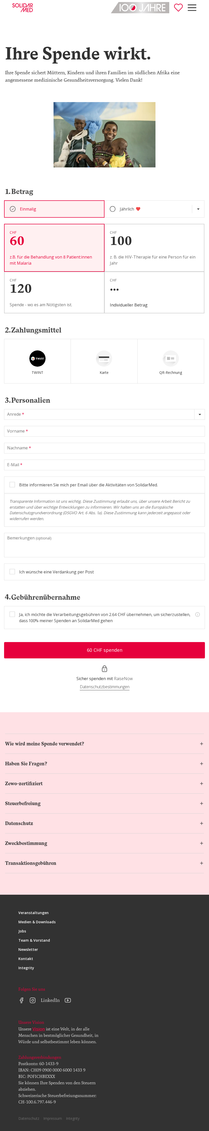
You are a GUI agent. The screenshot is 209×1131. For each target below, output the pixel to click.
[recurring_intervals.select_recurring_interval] (198, 209)
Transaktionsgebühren (30, 863)
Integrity (26, 967)
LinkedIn (50, 1000)
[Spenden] (178, 8)
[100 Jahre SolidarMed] (140, 7)
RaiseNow (123, 678)
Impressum (52, 1118)
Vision (38, 1029)
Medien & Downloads (37, 921)
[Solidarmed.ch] (22, 7)
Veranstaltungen (33, 912)
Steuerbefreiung (23, 803)
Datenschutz (19, 823)
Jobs (22, 931)
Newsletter (28, 949)
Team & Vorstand (34, 940)
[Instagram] (33, 1000)
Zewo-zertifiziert (24, 783)
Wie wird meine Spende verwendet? (44, 744)
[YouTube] (68, 1000)
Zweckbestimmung (26, 843)
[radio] (37, 361)
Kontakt (25, 958)
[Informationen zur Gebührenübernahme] (197, 614)
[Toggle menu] (192, 7)
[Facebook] (21, 1000)
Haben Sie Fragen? (26, 764)
